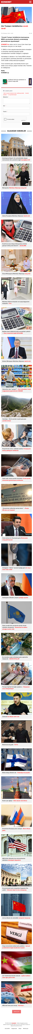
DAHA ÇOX (16, 1011)
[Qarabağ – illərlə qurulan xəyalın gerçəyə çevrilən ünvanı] (16, 406)
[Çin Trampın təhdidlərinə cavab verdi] (16, 15)
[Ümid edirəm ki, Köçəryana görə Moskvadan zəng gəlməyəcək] (16, 525)
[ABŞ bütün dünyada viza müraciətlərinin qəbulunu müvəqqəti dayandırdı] (16, 845)
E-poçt (4, 111)
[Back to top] (28, 1029)
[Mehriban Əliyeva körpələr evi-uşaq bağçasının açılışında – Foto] (16, 288)
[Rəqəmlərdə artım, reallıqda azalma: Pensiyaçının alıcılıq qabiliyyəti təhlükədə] (16, 435)
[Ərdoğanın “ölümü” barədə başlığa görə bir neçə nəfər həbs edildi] (16, 555)
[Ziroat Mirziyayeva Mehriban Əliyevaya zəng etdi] (16, 260)
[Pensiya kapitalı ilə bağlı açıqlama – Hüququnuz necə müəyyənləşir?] (16, 674)
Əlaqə (20, 1028)
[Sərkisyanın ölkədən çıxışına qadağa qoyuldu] (16, 584)
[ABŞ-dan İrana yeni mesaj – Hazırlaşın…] (16, 992)
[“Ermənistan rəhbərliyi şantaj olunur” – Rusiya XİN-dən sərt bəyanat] (16, 495)
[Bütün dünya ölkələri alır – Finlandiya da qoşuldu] (16, 759)
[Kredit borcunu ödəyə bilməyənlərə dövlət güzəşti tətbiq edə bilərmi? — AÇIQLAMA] (16, 231)
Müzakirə (5, 97)
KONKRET (14, 1023)
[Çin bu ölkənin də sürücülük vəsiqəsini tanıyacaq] (16, 905)
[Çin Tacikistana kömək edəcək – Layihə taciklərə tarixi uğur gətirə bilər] (16, 962)
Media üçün (25, 1028)
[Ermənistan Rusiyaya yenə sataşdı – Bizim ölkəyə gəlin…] (16, 815)
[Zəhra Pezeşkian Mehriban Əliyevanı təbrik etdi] (16, 203)
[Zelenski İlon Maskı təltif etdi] (16, 703)
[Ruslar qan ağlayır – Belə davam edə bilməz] (16, 787)
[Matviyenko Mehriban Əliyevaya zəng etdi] (16, 175)
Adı (4, 105)
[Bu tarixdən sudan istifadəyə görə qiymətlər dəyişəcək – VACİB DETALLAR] (16, 644)
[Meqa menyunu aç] (30, 2)
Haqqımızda (14, 1028)
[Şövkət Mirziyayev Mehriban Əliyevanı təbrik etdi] (16, 348)
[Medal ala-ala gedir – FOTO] (16, 731)
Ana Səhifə (7, 1028)
